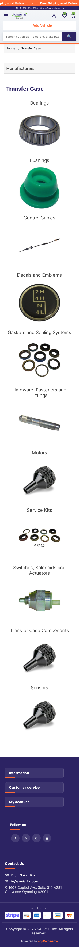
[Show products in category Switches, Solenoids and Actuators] (39, 600)
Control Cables (39, 217)
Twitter (26, 838)
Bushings (39, 160)
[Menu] (6, 16)
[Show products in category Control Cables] (39, 245)
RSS (36, 838)
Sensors (39, 687)
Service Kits (39, 510)
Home (11, 48)
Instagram (47, 838)
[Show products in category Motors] (39, 480)
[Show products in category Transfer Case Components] (39, 658)
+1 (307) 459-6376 (23, 875)
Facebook (15, 838)
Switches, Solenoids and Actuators (39, 570)
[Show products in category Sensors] (39, 715)
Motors (39, 452)
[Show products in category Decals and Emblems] (39, 302)
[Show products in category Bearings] (39, 130)
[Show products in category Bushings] (39, 188)
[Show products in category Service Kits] (39, 537)
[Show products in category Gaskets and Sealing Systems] (39, 360)
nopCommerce (48, 941)
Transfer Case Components (39, 630)
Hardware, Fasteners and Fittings (39, 392)
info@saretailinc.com (23, 881)
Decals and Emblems (39, 275)
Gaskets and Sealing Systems (39, 332)
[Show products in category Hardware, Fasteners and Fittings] (39, 423)
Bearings (39, 103)
